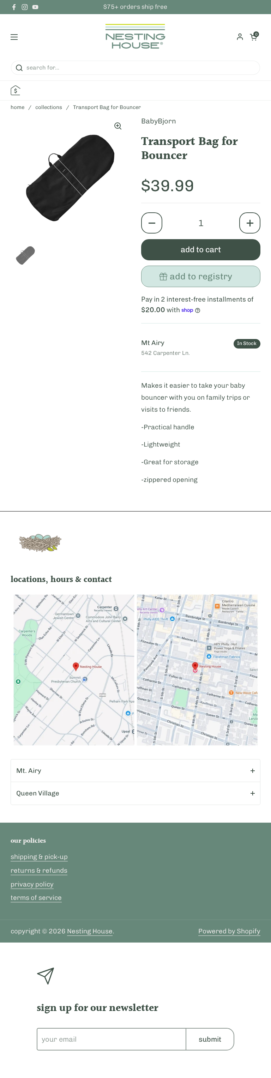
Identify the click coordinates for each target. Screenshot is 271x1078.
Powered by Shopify (229, 931)
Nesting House (90, 931)
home (17, 107)
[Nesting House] (135, 37)
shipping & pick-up (39, 857)
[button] (151, 223)
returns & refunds (39, 870)
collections (48, 107)
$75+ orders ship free (135, 7)
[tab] (135, 770)
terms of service (36, 898)
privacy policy (32, 884)
